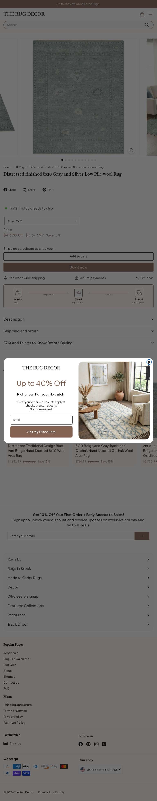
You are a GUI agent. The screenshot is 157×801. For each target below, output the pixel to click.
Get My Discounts (41, 431)
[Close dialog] (149, 361)
